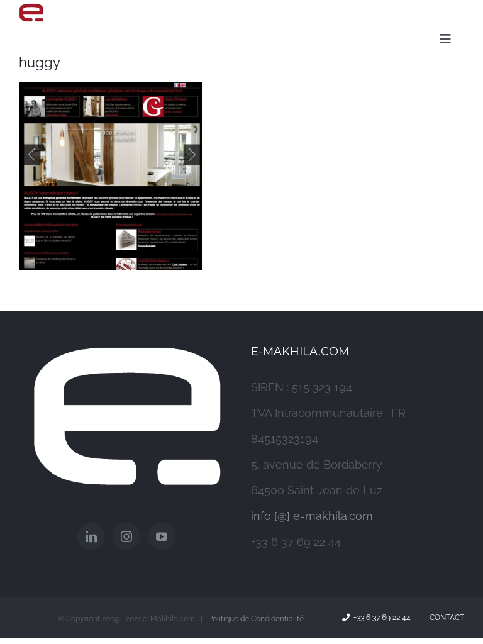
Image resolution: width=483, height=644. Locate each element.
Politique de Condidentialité (256, 618)
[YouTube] (161, 536)
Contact (445, 617)
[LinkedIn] (91, 536)
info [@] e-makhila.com (312, 516)
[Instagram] (126, 536)
